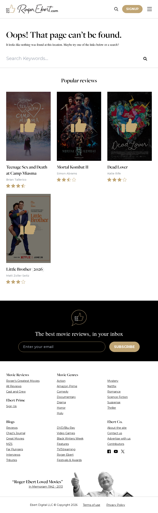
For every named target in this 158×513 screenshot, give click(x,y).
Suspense (113, 402)
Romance (114, 391)
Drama (61, 402)
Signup (132, 9)
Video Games (66, 433)
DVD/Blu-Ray (66, 428)
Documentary (66, 397)
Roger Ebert (65, 454)
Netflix (111, 386)
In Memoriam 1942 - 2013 (46, 486)
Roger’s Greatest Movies (23, 381)
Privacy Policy (115, 505)
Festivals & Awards (69, 460)
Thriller (111, 408)
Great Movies (15, 438)
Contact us (114, 433)
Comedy (62, 391)
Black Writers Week (70, 438)
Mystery (112, 381)
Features (63, 444)
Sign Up (11, 406)
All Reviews (13, 386)
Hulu (60, 413)
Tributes (11, 460)
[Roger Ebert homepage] (32, 9)
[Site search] (116, 9)
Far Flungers (14, 449)
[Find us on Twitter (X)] (122, 451)
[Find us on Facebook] (109, 451)
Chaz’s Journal (15, 433)
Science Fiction (117, 397)
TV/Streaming (66, 449)
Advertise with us (118, 438)
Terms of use (91, 505)
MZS (9, 444)
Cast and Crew (16, 391)
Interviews (13, 454)
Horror (61, 408)
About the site (117, 428)
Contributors (115, 444)
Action (61, 381)
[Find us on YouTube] (116, 451)
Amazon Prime (67, 386)
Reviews (12, 428)
